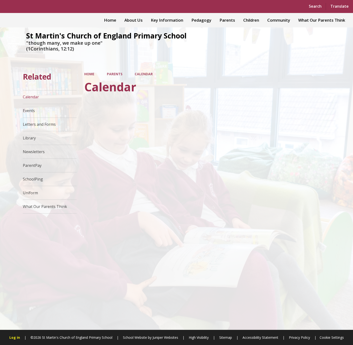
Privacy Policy (299, 337)
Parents (114, 74)
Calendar (144, 74)
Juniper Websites (165, 337)
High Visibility (199, 337)
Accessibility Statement (260, 337)
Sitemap (225, 337)
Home (89, 74)
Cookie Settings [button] (332, 337)
